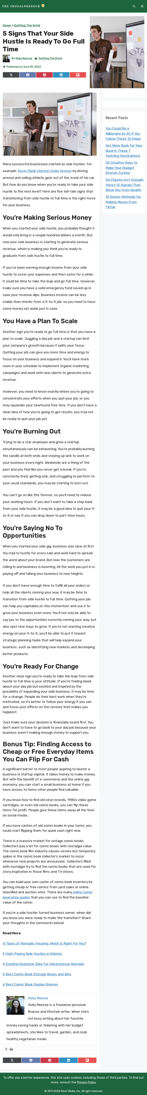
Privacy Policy (86, 1082)
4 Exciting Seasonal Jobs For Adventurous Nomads (43, 964)
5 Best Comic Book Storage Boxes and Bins (37, 974)
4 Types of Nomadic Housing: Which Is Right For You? (44, 943)
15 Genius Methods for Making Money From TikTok (123, 202)
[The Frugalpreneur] (23, 6)
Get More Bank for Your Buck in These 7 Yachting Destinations (124, 150)
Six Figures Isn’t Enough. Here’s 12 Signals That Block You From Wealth (125, 185)
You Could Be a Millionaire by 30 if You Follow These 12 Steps (123, 133)
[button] (134, 6)
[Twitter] (6, 1049)
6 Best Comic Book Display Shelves (30, 984)
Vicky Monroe (23, 58)
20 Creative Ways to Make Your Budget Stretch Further (121, 168)
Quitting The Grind (27, 25)
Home (7, 25)
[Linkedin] (11, 1049)
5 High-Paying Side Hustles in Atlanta (32, 954)
